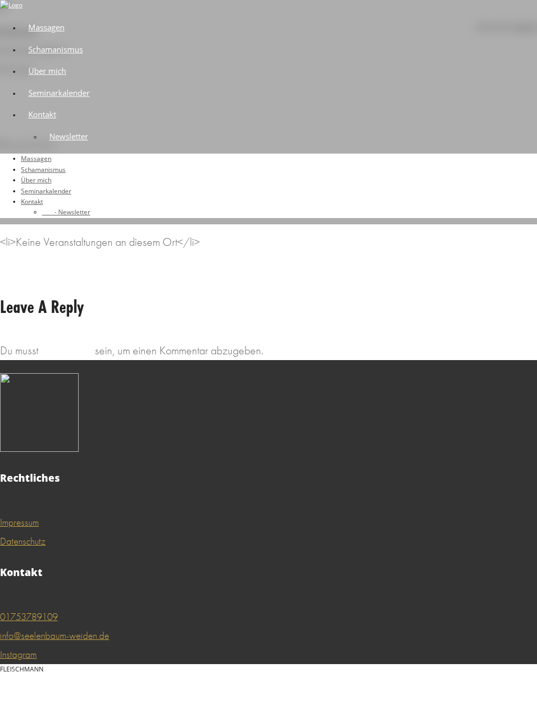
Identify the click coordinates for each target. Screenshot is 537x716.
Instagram (18, 654)
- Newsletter (66, 212)
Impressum (19, 522)
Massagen (46, 27)
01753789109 (29, 616)
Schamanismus (55, 49)
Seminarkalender (59, 93)
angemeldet (66, 350)
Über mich (47, 71)
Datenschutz (23, 541)
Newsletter (68, 136)
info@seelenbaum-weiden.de (54, 635)
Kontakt (42, 114)
